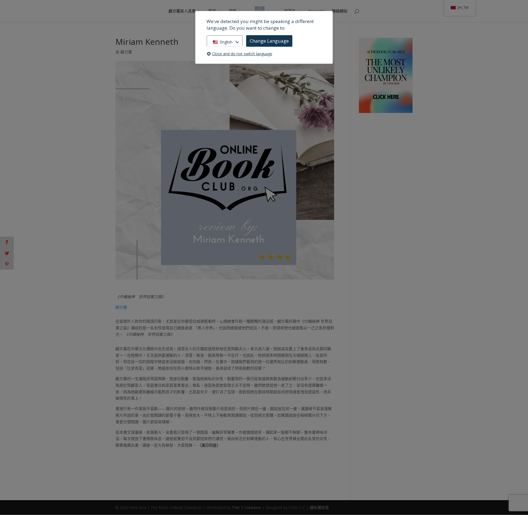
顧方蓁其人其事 (182, 11)
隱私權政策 (319, 507)
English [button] (226, 42)
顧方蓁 (126, 51)
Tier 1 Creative (246, 507)
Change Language (269, 41)
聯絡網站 (339, 11)
